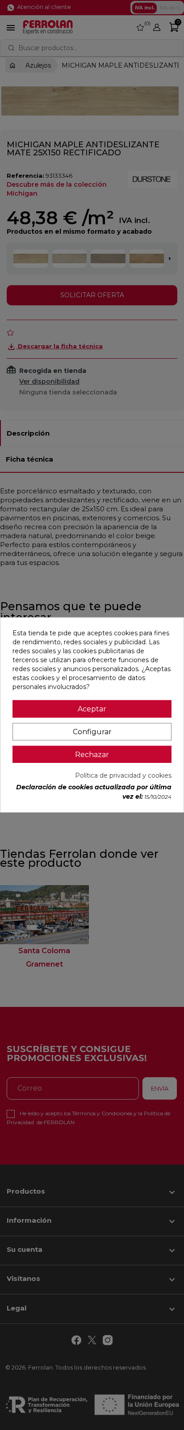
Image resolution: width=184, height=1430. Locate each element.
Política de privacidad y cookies (123, 775)
